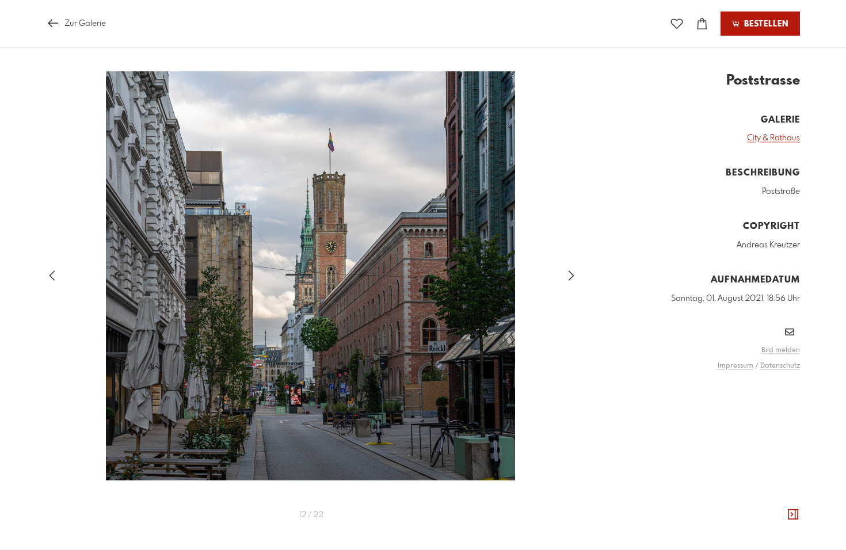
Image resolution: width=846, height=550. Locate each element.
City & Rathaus (773, 138)
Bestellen (764, 24)
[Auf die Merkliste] (677, 24)
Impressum (735, 365)
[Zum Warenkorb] (702, 24)
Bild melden (780, 350)
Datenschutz (780, 365)
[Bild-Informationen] (793, 514)
